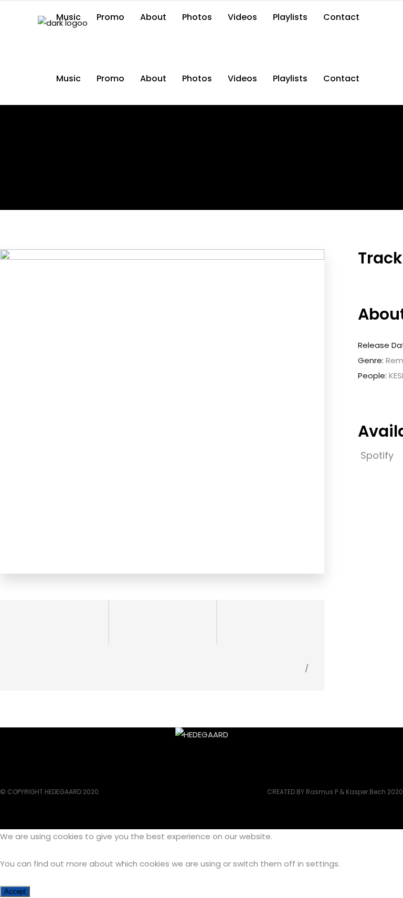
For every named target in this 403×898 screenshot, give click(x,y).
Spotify (378, 455)
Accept (15, 891)
